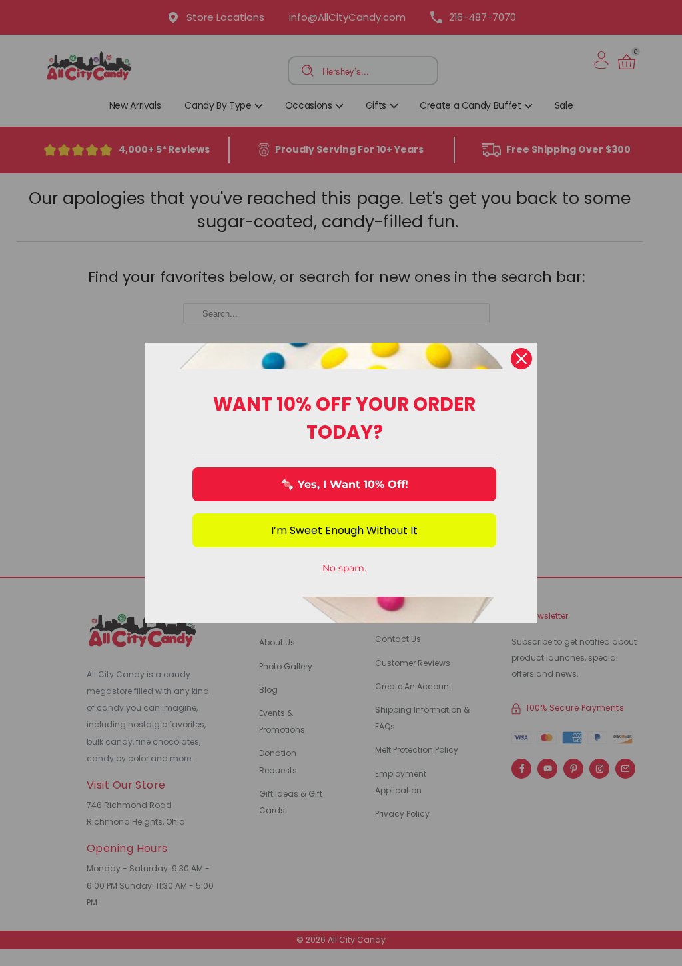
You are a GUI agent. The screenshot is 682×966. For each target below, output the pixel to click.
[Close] (521, 359)
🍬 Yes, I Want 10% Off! (344, 484)
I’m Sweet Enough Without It (344, 530)
